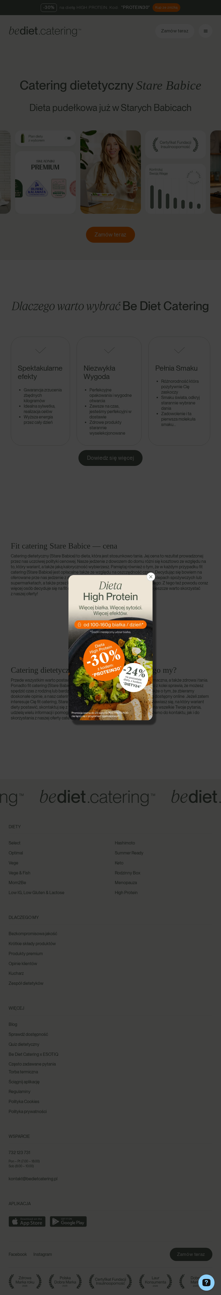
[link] (110, 647)
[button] (151, 576)
